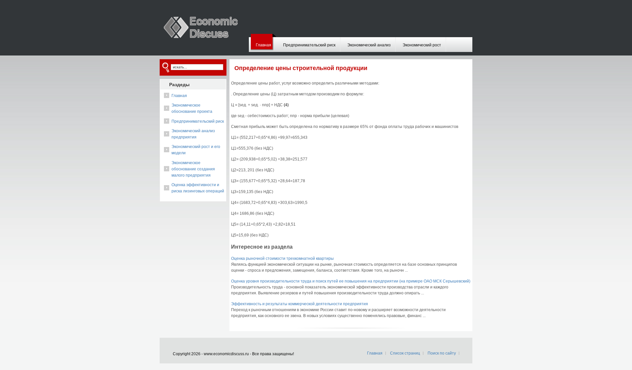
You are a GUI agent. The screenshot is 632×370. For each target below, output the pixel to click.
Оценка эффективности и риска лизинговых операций (197, 188)
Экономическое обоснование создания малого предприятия (193, 169)
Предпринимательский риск (309, 45)
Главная (263, 45)
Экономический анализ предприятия (193, 134)
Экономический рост (422, 45)
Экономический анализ (369, 45)
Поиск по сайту (442, 353)
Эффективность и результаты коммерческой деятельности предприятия (299, 304)
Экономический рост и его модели (195, 149)
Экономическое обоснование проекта (191, 108)
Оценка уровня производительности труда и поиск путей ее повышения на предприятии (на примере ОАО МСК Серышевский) (350, 281)
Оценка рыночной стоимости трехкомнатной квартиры (282, 258)
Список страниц (405, 353)
